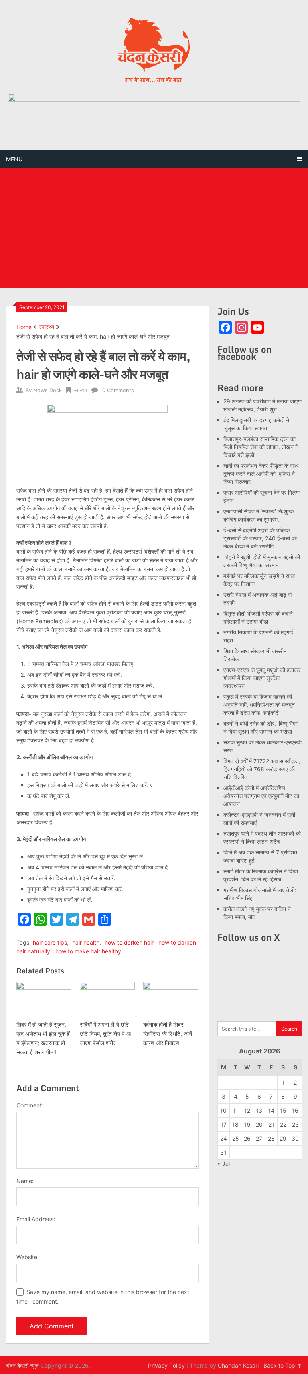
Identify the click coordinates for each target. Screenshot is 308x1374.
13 (259, 1110)
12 (247, 1110)
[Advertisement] (154, 228)
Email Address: (35, 1219)
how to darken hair (129, 942)
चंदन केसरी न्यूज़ (22, 1365)
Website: (27, 1257)
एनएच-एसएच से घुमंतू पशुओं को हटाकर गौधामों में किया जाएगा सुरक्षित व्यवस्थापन (261, 677)
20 (259, 1124)
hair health (85, 942)
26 (247, 1138)
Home (24, 326)
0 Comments (118, 390)
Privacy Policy (166, 1365)
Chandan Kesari (238, 1365)
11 (235, 1110)
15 (283, 1110)
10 (223, 1110)
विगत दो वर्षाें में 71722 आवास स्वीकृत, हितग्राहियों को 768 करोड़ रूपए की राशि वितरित (261, 769)
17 (224, 1124)
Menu (14, 159)
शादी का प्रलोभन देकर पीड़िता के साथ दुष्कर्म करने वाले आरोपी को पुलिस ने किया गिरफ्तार (260, 473)
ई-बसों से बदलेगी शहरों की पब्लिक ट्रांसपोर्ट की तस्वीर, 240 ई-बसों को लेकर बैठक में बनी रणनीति (260, 538)
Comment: (29, 1105)
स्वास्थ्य (46, 326)
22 (283, 1124)
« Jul (223, 1163)
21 (271, 1124)
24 (223, 1138)
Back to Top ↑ (282, 1365)
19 (247, 1124)
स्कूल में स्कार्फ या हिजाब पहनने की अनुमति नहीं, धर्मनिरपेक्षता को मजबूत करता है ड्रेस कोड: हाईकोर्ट (259, 704)
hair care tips (50, 942)
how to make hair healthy (88, 951)
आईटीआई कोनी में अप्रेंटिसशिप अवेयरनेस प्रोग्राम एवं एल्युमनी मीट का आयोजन (261, 795)
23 (295, 1124)
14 (271, 1110)
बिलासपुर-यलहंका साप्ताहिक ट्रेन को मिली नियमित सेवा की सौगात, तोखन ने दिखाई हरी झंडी (260, 446)
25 (235, 1138)
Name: (25, 1180)
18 (235, 1124)
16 (295, 1110)
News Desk (47, 390)
